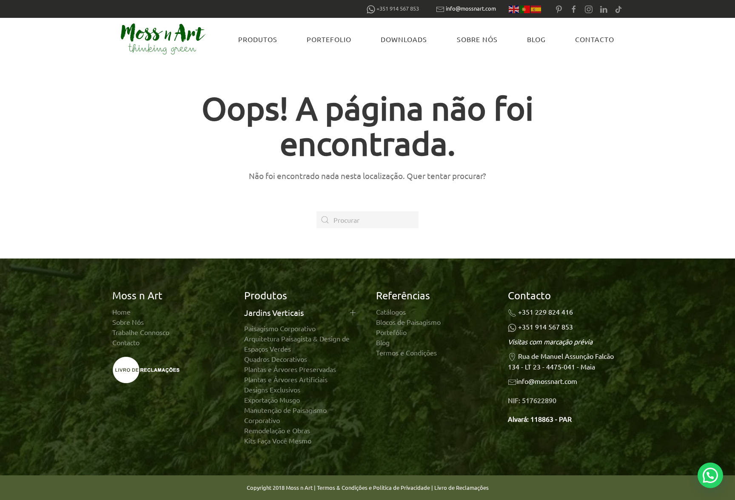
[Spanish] (536, 8)
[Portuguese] (525, 8)
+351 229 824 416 (545, 311)
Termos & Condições (342, 487)
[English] (514, 8)
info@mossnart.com (471, 8)
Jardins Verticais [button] (274, 312)
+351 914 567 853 (545, 326)
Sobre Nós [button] (477, 39)
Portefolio (329, 39)
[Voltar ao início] (164, 39)
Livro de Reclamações (461, 487)
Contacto (594, 39)
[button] (710, 475)
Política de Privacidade (402, 487)
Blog (536, 39)
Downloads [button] (404, 39)
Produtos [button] (257, 39)
